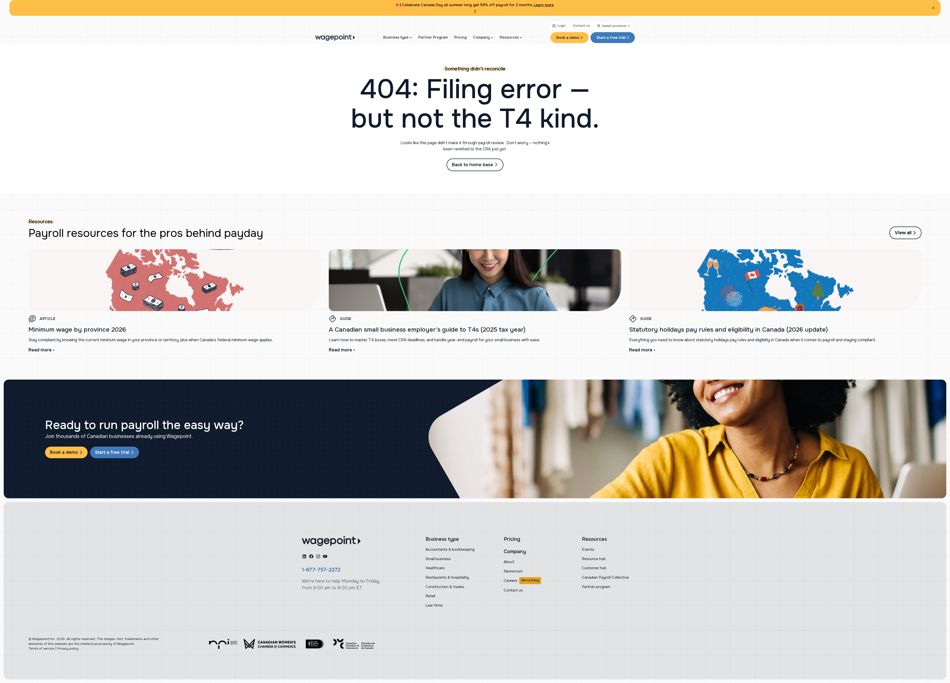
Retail (430, 595)
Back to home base (472, 164)
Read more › (41, 350)
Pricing (460, 37)
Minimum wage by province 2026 (77, 330)
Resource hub (594, 558)
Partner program (596, 586)
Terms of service (41, 648)
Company (481, 37)
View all (903, 232)
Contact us (581, 25)
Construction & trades (445, 586)
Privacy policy (68, 648)
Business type (395, 37)
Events (588, 549)
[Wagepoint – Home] (335, 37)
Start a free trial (611, 37)
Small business (438, 558)
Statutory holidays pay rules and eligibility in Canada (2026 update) (728, 330)
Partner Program (433, 37)
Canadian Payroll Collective (605, 577)
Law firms (434, 605)
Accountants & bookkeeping (450, 549)
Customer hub (594, 568)
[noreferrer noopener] (223, 644)
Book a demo (567, 37)
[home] (331, 541)
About (509, 561)
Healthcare (435, 568)
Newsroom (513, 571)
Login (561, 25)
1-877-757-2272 (321, 570)
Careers (521, 580)
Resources (509, 37)
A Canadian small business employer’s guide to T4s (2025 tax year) (427, 330)
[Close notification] (933, 7)
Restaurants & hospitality (447, 577)
